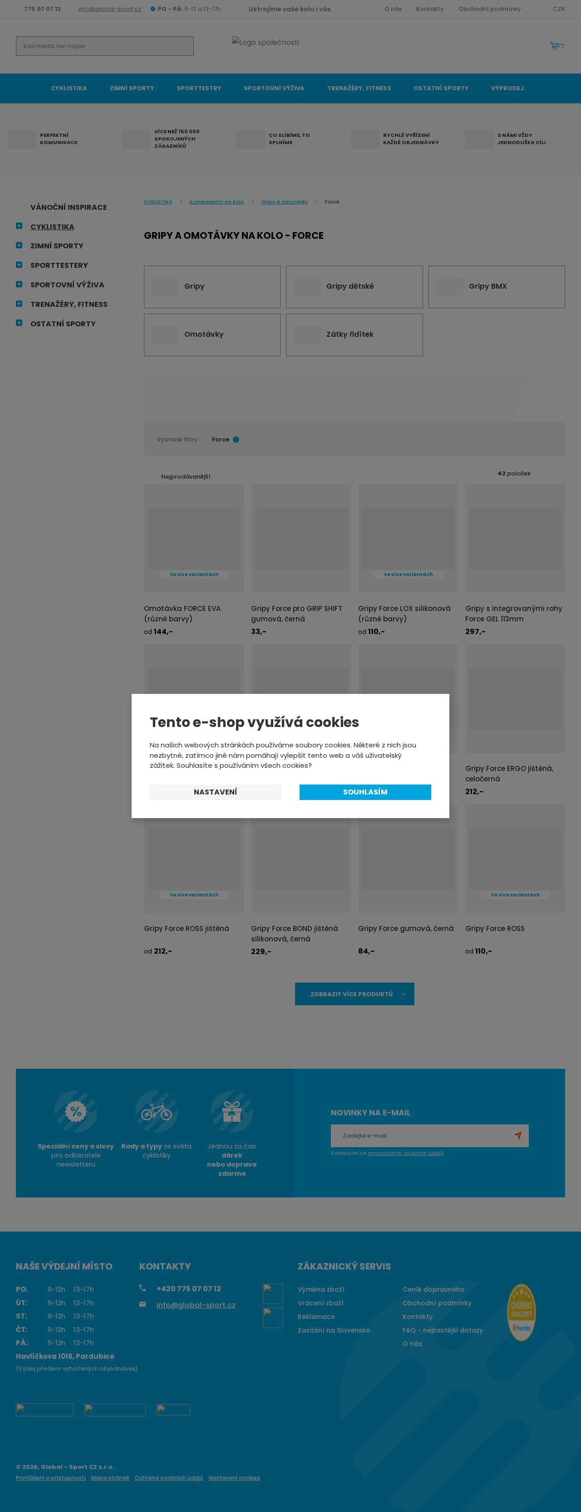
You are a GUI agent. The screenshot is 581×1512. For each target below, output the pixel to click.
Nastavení (215, 792)
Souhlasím (365, 792)
